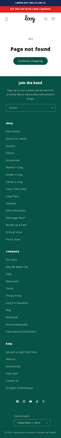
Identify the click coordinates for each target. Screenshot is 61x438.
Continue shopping (30, 61)
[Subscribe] (51, 108)
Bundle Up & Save (16, 225)
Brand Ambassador (17, 324)
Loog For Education (17, 303)
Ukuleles (11, 203)
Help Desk (12, 373)
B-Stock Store (14, 232)
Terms (9, 288)
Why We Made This (17, 267)
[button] (6, 18)
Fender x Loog (14, 174)
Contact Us (12, 380)
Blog (8, 310)
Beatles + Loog (14, 167)
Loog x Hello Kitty (16, 189)
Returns (10, 359)
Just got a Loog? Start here (21, 352)
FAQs (9, 274)
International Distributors (21, 331)
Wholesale (12, 317)
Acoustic (11, 146)
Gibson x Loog (14, 181)
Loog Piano (12, 196)
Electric (10, 153)
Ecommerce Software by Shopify (41, 432)
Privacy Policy (14, 295)
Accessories (13, 160)
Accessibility (13, 366)
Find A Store (13, 239)
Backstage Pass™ (16, 217)
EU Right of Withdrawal (19, 388)
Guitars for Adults (16, 138)
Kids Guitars (13, 131)
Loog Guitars (19, 432)
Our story (11, 259)
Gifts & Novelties (16, 210)
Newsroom (12, 281)
